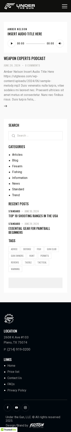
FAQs (11, 384)
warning (15, 269)
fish (39, 249)
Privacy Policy (16, 390)
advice (14, 249)
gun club (51, 249)
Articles (17, 154)
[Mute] (60, 43)
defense (27, 249)
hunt (32, 255)
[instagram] (25, 407)
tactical (42, 262)
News (16, 183)
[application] (35, 43)
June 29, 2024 (32, 224)
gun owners (17, 255)
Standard (18, 189)
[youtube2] (16, 407)
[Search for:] (35, 135)
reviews (15, 262)
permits (45, 255)
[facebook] (7, 407)
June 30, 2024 (32, 211)
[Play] (12, 43)
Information (19, 178)
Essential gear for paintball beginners (29, 230)
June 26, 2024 (12, 65)
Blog (15, 160)
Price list (13, 372)
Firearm (17, 166)
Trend (16, 195)
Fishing (17, 172)
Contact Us (14, 378)
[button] (64, 6)
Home (11, 365)
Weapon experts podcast (24, 58)
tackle (28, 262)
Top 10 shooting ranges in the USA (33, 216)
